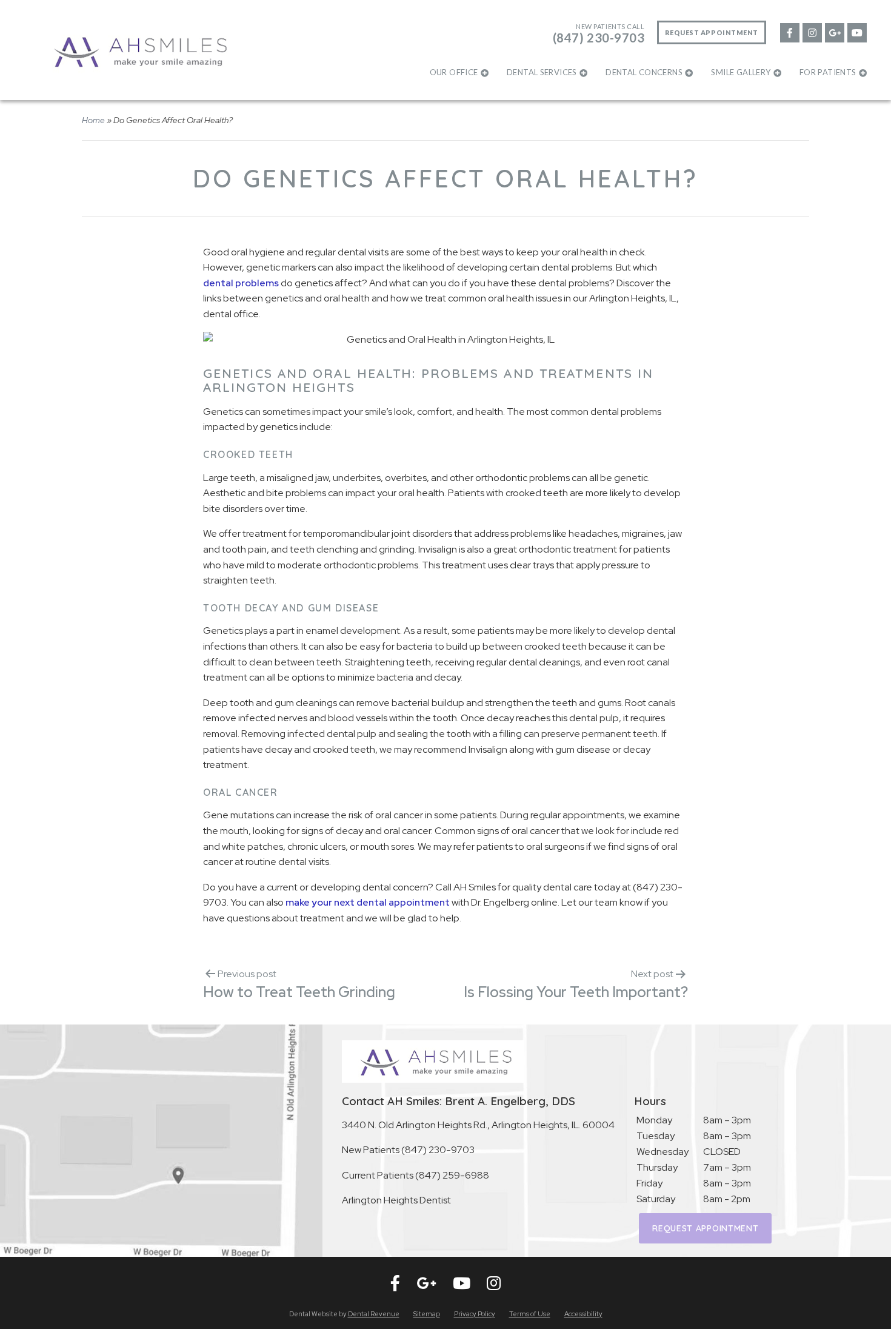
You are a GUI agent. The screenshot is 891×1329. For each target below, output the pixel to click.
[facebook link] (789, 31)
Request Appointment (711, 32)
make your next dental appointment (367, 902)
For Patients (827, 72)
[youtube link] (856, 31)
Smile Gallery (740, 72)
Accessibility (583, 1314)
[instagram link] (811, 31)
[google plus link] (834, 31)
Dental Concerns (644, 72)
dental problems (241, 283)
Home (93, 120)
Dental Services (542, 72)
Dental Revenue (373, 1314)
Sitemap (426, 1314)
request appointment (705, 1228)
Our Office (454, 72)
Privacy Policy (474, 1314)
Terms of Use (529, 1314)
